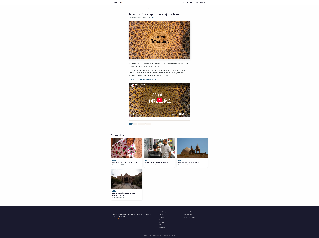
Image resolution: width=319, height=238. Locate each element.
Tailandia (162, 217)
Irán (139, 8)
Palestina (162, 220)
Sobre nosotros (200, 2)
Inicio (130, 8)
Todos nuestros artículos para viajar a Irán (143, 79)
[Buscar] (152, 2)
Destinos (185, 2)
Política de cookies (189, 217)
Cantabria (162, 227)
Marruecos (162, 222)
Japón (161, 214)
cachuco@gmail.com (119, 219)
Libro (191, 2)
